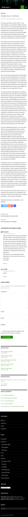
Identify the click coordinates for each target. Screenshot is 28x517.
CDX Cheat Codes (6, 444)
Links (2, 455)
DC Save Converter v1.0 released (8, 220)
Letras (2, 453)
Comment (4, 291)
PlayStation (3, 428)
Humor (2, 426)
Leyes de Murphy (6, 472)
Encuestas (4, 464)
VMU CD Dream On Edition (7, 498)
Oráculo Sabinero (9, 400)
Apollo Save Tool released (7, 364)
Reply (6, 263)
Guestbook (4, 466)
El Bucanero (12, 18)
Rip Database (5, 447)
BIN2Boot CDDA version (7, 499)
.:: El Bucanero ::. (6, 7)
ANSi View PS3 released (6, 355)
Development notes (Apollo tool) (8, 360)
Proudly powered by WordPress (7, 515)
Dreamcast (3, 423)
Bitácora (3, 13)
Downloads (3, 439)
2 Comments (19, 18)
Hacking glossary (6, 469)
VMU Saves (4, 450)
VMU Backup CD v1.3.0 (6, 496)
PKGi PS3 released (9, 395)
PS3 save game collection (7, 351)
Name (3, 311)
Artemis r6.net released (6, 368)
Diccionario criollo (6, 461)
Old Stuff (3, 458)
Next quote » (4, 385)
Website (3, 324)
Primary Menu (26, 7)
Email (2, 318)
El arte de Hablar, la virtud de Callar (9, 215)
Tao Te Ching (5, 475)
